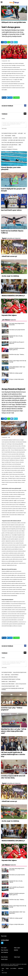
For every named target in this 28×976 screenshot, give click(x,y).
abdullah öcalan (5, 683)
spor (25, 135)
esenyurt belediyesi (14, 676)
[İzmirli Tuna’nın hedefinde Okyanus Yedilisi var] (14, 223)
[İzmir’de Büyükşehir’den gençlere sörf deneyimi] (14, 181)
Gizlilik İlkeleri (20, 970)
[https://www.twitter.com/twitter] (2, 945)
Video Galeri (17, 949)
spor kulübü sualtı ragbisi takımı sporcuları (16, 142)
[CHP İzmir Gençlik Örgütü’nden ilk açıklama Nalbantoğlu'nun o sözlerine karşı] (14, 745)
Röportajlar (4, 938)
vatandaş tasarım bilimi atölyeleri (8, 685)
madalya (13, 137)
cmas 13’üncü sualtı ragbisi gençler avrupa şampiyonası (12, 144)
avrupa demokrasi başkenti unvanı (19, 674)
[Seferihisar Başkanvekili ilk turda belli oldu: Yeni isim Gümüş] (14, 768)
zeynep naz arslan (22, 139)
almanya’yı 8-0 (4, 149)
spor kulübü (15, 139)
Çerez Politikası (13, 970)
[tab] (25, 108)
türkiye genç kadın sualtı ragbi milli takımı (9, 146)
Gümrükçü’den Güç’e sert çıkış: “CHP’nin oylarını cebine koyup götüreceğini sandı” (13, 733)
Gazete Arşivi (4, 961)
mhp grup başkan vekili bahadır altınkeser (9, 678)
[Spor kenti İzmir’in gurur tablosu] (14, 203)
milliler (19, 146)
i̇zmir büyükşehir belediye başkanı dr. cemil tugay (11, 681)
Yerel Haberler (4, 954)
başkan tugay (7, 676)
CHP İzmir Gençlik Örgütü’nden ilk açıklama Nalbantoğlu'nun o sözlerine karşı (13, 756)
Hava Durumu (4, 959)
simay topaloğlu (8, 137)
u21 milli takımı (4, 142)
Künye (3, 970)
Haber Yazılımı (4, 974)
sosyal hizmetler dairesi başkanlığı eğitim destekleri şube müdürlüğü (13, 691)
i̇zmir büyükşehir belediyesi (7, 139)
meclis (17, 688)
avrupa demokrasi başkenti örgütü (8, 688)
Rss (2, 972)
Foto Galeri (3, 949)
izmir (3, 137)
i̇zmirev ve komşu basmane (21, 685)
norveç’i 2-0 (10, 149)
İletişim (7, 970)
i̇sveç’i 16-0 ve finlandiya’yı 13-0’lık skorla (9, 151)
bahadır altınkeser (12, 683)
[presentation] (25, 107)
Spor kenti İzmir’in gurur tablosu (11, 212)
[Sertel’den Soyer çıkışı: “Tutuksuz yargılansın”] (14, 700)
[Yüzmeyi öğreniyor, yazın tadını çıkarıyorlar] (14, 160)
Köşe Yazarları (4, 952)
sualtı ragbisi (20, 135)
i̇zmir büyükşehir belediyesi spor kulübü (9, 135)
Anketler (16, 952)
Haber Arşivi (17, 959)
